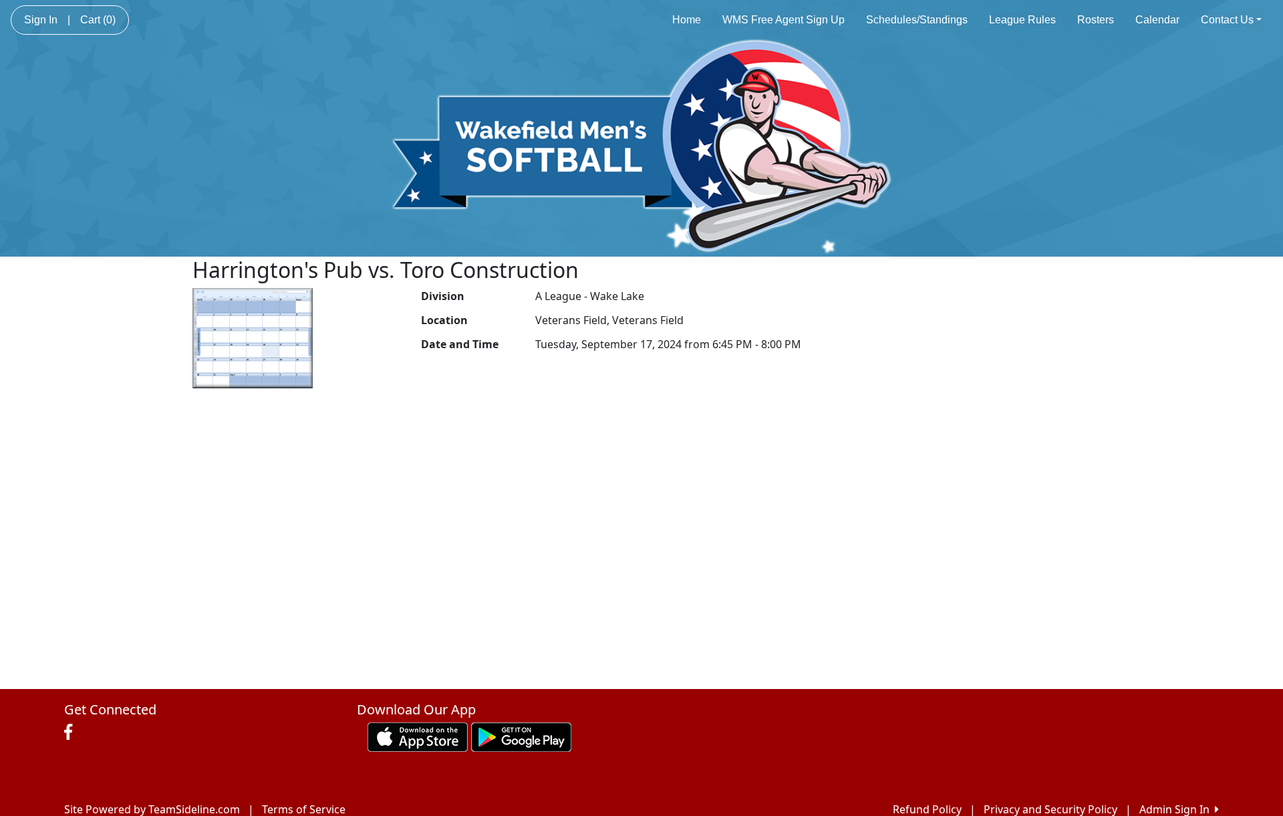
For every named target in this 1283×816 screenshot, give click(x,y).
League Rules (1022, 19)
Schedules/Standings (917, 19)
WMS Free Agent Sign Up (783, 19)
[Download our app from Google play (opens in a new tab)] (521, 735)
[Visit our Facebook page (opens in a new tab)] (71, 732)
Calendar (1157, 19)
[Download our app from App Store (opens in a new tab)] (418, 735)
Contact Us (1227, 19)
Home (686, 19)
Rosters (1095, 19)
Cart (98, 19)
